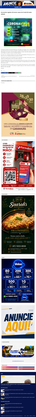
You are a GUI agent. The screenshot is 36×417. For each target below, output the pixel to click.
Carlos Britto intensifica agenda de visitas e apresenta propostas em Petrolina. (15, 384)
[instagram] (10, 367)
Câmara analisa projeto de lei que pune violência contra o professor (14, 389)
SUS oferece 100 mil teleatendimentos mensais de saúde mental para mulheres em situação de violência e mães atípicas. (19, 394)
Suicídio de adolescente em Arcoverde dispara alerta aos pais (13, 403)
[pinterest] (26, 369)
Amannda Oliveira (4, 385)
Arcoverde (6, 10)
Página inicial (2, 10)
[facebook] (26, 367)
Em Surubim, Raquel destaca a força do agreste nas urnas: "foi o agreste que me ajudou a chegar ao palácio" (20, 397)
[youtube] (10, 369)
